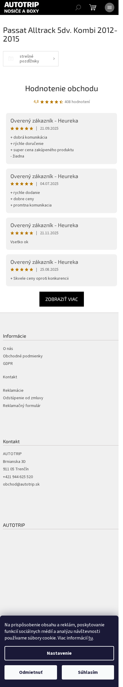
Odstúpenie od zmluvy (23, 398)
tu (90, 638)
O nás (8, 349)
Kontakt (10, 377)
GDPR (8, 364)
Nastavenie (59, 653)
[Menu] (110, 7)
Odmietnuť (30, 672)
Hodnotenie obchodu (61, 88)
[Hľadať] (78, 7)
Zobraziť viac (61, 299)
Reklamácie (13, 391)
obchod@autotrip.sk (21, 484)
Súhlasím (88, 672)
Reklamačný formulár (22, 406)
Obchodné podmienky (23, 356)
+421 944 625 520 (18, 477)
